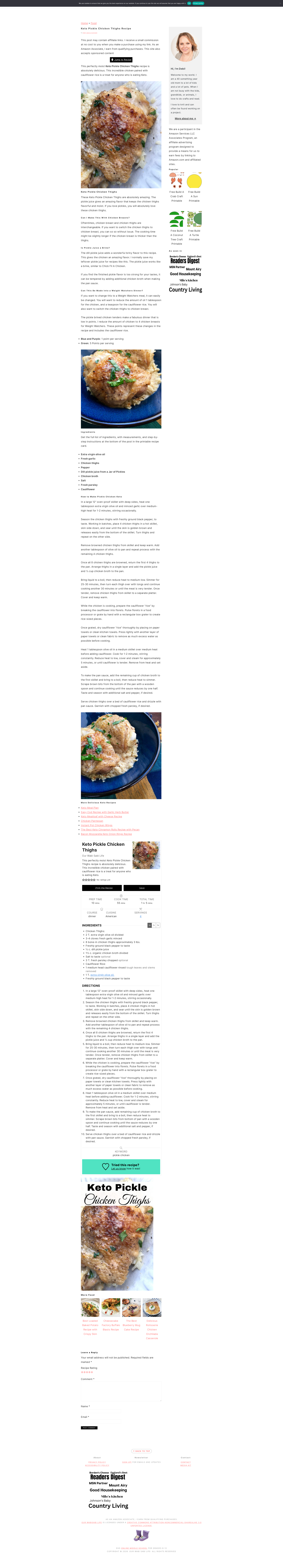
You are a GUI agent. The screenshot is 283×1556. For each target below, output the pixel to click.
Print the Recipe (104, 888)
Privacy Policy (97, 1462)
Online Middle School (134, 1548)
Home (84, 23)
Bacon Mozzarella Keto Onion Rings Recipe (106, 834)
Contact (186, 1462)
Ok (189, 3)
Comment (88, 1379)
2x (154, 925)
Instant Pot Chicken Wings (97, 825)
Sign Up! (127, 1462)
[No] (280, 3)
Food (94, 23)
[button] (83, 880)
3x (158, 925)
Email (85, 1416)
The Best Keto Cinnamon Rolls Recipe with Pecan (110, 829)
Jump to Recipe (123, 59)
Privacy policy (198, 3)
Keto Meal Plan (90, 807)
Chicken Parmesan (92, 820)
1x (150, 925)
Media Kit (185, 1465)
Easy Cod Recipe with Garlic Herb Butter (105, 812)
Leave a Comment (91, 33)
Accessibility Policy (97, 1465)
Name (85, 1406)
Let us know (118, 1168)
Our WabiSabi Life (92, 1522)
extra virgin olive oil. (102, 974)
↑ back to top (141, 1451)
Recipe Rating (89, 1368)
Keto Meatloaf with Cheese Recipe (101, 816)
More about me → (185, 118)
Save (141, 888)
